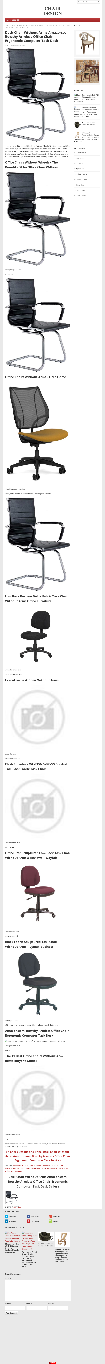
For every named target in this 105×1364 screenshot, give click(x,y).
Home (7, 25)
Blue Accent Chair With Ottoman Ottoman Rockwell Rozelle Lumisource (86, 98)
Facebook (35, 1217)
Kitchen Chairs (81, 174)
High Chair (79, 169)
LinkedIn (12, 1221)
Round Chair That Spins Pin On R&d (88, 123)
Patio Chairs (80, 190)
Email (55, 1221)
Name (8, 1303)
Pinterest (35, 1221)
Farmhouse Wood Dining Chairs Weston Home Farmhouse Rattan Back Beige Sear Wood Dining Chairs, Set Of (86, 111)
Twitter (12, 1217)
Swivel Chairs (81, 195)
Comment (9, 1278)
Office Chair (80, 185)
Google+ (56, 1217)
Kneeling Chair (81, 179)
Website (51, 1303)
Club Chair (79, 163)
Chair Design (14, 1206)
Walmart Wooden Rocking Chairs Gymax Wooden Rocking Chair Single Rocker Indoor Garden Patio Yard (86, 137)
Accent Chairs (81, 153)
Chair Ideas (15, 25)
